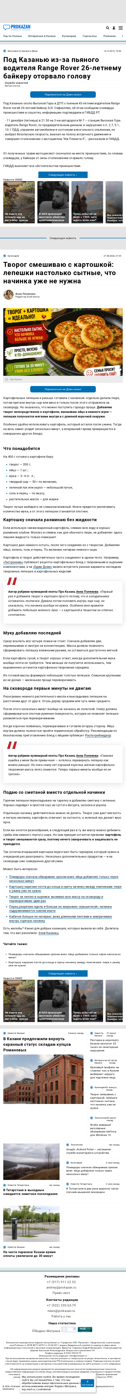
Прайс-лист (61, 1293)
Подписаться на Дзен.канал (63, 94)
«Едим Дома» (42, 566)
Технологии (100, 1118)
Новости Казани (16, 1033)
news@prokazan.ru (61, 1311)
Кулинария (13, 256)
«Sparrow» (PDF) (105, 1377)
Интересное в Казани (101, 1061)
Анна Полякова (25, 293)
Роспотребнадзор (98, 735)
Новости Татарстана (18, 1185)
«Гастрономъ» (13, 562)
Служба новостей (16, 82)
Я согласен (87, 1383)
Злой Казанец (48, 933)
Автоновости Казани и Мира (23, 51)
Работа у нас (61, 1316)
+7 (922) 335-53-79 (61, 1305)
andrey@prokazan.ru (61, 1287)
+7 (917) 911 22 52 (61, 1282)
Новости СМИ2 (12, 179)
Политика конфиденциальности (97, 1386)
